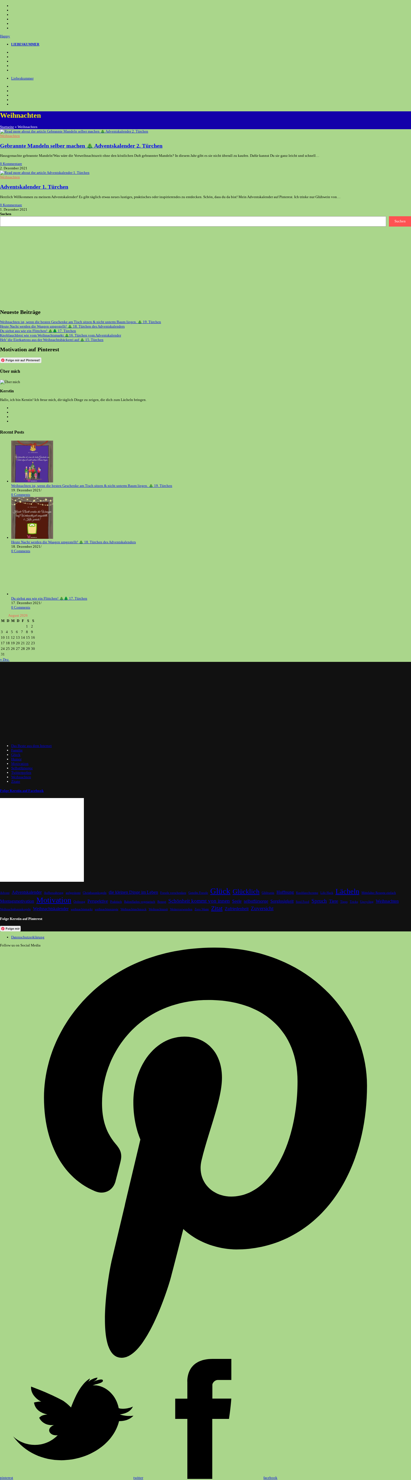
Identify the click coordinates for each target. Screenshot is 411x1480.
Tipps (344, 901)
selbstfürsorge (256, 901)
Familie (17, 750)
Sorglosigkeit (282, 901)
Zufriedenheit (237, 908)
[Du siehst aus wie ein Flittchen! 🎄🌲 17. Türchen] (32, 594)
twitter (138, 1478)
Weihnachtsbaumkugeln (15, 909)
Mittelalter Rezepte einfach (379, 892)
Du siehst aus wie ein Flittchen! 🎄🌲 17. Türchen (38, 331)
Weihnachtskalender (50, 908)
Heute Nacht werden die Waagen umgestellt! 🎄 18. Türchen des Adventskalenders (62, 326)
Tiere (333, 901)
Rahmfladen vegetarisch (139, 901)
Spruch (319, 901)
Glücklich (246, 891)
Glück (15, 755)
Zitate (15, 781)
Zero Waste (202, 909)
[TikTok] (14, 70)
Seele (237, 901)
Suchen (5, 214)
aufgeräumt (73, 892)
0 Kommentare (11, 164)
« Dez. (5, 659)
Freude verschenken (173, 892)
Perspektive (98, 901)
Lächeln (347, 891)
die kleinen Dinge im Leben (133, 892)
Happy (5, 36)
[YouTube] (14, 66)
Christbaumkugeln (95, 892)
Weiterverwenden (181, 909)
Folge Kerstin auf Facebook (22, 791)
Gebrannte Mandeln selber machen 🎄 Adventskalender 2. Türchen (81, 146)
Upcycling (367, 901)
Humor (16, 759)
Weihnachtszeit (158, 909)
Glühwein (268, 892)
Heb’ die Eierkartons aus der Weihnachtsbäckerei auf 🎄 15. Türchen (51, 340)
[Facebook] (14, 57)
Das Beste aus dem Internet (31, 746)
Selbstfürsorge (22, 768)
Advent (5, 892)
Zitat (217, 908)
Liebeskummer (22, 78)
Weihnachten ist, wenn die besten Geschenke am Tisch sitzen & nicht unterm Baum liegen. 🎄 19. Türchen (80, 322)
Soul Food (302, 901)
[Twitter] (14, 52)
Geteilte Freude (198, 892)
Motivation (20, 763)
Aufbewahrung (53, 892)
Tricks (354, 901)
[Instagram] (14, 61)
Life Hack (326, 892)
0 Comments (20, 494)
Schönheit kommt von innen (199, 901)
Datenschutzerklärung (27, 937)
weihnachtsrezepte (106, 909)
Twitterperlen (21, 772)
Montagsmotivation (17, 901)
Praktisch (116, 901)
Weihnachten (10, 136)
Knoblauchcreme (307, 892)
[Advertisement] (168, 266)
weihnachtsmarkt (82, 909)
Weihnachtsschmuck (134, 909)
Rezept (161, 901)
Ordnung (79, 901)
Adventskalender (27, 892)
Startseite (7, 127)
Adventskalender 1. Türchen (34, 187)
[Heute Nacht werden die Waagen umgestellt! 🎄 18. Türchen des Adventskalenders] (32, 537)
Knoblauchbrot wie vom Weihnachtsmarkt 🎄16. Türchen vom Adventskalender (60, 335)
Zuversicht (262, 908)
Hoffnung (285, 892)
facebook (270, 1478)
